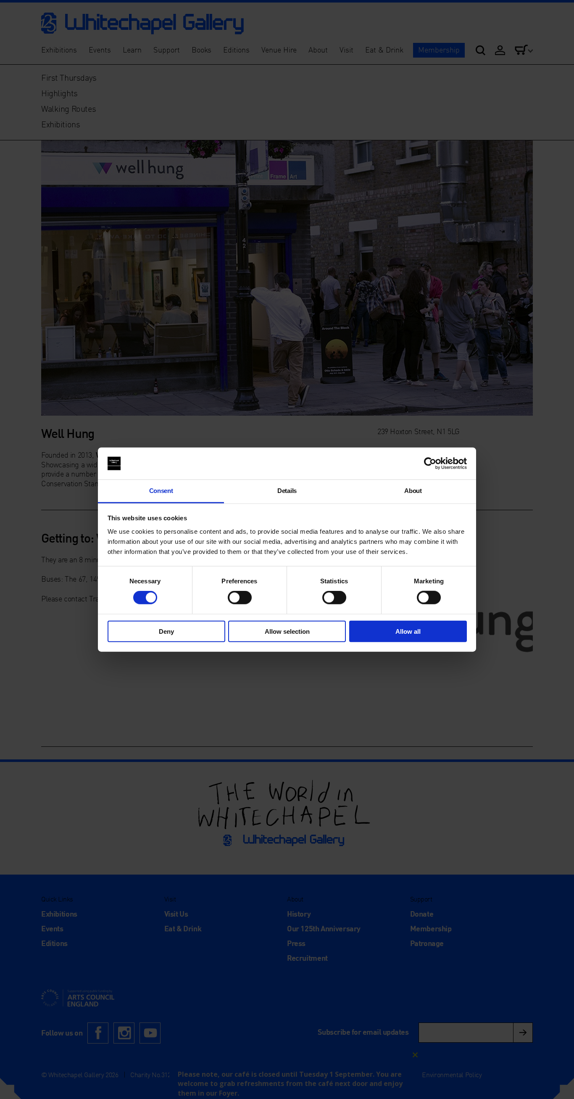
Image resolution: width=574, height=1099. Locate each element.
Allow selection (287, 631)
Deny (166, 631)
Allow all (408, 631)
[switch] (240, 597)
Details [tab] (287, 490)
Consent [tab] (161, 490)
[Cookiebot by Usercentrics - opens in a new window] (430, 463)
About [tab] (412, 490)
